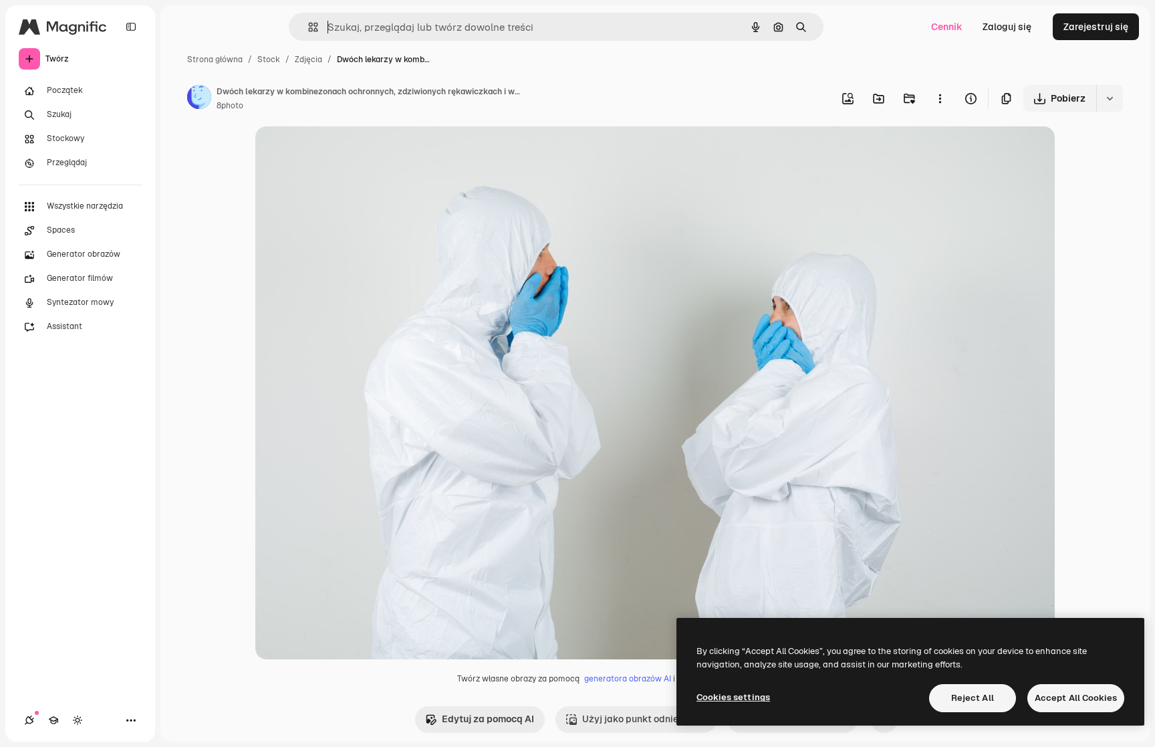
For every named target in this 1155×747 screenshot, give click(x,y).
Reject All (972, 698)
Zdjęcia (308, 59)
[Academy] (53, 720)
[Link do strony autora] (199, 99)
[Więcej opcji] (939, 98)
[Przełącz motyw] (77, 720)
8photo (230, 105)
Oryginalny (347, 152)
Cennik (946, 27)
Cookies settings (733, 697)
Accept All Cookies (1076, 698)
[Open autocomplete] (307, 27)
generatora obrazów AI (627, 678)
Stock (268, 59)
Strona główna (215, 59)
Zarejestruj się (1095, 27)
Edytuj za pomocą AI (488, 719)
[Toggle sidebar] (131, 26)
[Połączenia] (29, 720)
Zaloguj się (1007, 27)
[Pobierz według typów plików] (1109, 98)
